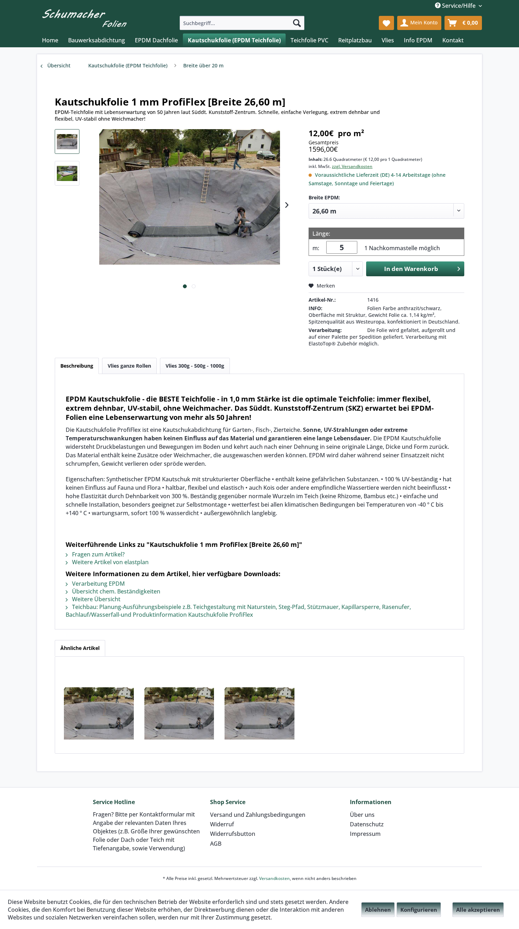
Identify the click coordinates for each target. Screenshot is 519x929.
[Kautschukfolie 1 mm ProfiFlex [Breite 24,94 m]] (259, 713)
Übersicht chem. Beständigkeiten (115, 591)
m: (315, 248)
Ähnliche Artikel (80, 648)
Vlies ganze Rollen (129, 365)
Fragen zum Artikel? (98, 554)
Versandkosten (274, 878)
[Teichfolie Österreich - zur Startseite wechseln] (84, 17)
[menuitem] (242, 23)
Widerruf (222, 824)
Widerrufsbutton (232, 834)
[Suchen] (297, 23)
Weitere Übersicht (95, 599)
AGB (215, 843)
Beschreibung (76, 365)
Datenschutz (367, 824)
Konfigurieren (418, 909)
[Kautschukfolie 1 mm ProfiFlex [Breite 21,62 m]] (99, 713)
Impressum (365, 834)
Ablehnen (378, 909)
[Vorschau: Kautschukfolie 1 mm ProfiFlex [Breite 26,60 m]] (67, 141)
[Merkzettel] (386, 23)
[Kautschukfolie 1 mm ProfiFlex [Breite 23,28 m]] (179, 713)
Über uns (362, 815)
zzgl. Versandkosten (352, 166)
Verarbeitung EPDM (98, 583)
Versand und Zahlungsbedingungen (257, 815)
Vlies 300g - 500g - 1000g (195, 365)
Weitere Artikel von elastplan (110, 562)
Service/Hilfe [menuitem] (459, 6)
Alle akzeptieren (478, 909)
